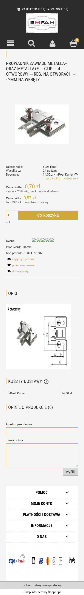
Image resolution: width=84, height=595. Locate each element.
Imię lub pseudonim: (19, 424)
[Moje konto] (52, 43)
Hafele (27, 247)
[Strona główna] (42, 23)
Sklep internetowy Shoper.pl (42, 592)
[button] (10, 43)
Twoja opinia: (15, 440)
